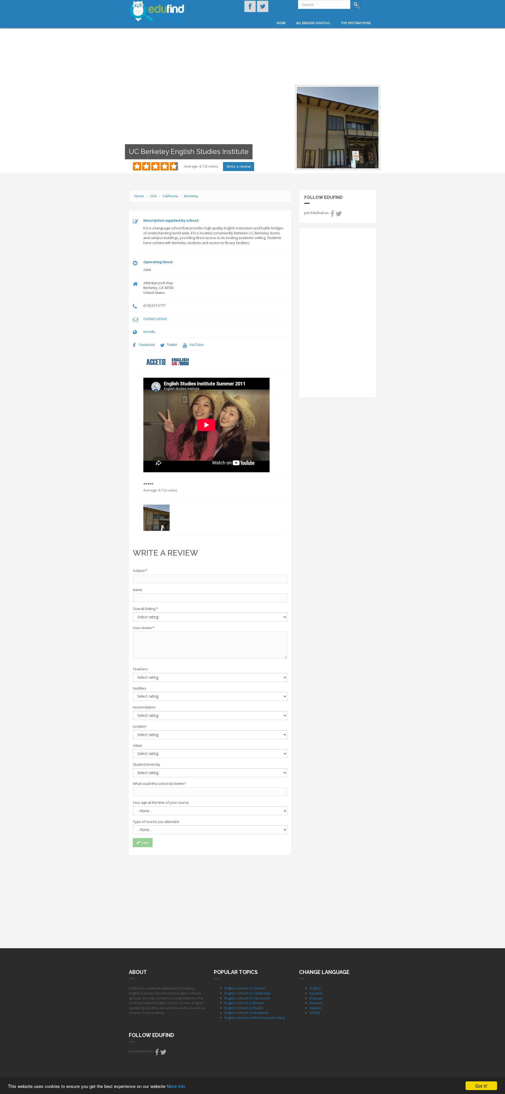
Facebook (147, 344)
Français (316, 998)
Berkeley (191, 196)
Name (137, 589)
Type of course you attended (156, 821)
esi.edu (149, 331)
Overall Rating (145, 608)
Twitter (172, 344)
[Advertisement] (210, 897)
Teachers (140, 669)
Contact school (155, 318)
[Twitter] (339, 214)
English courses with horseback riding (254, 1017)
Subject (140, 570)
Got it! (481, 1085)
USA (153, 196)
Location (139, 726)
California (170, 196)
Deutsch (316, 1002)
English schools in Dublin (244, 1007)
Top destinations (356, 23)
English (315, 988)
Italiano (315, 1007)
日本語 (315, 1012)
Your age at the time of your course (161, 802)
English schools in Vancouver (247, 998)
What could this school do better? (159, 783)
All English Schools (313, 23)
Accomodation (144, 707)
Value (137, 745)
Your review (143, 627)
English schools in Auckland (246, 1012)
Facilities (139, 688)
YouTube (196, 344)
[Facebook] (332, 214)
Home (281, 23)
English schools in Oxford (244, 988)
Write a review (238, 166)
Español (316, 993)
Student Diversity (146, 764)
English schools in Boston (244, 1002)
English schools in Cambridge (247, 993)
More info (176, 1086)
